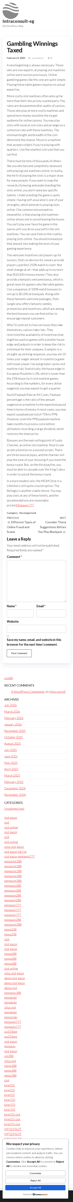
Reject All (35, 1180)
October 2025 (13, 737)
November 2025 (15, 731)
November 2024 (15, 795)
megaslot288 (13, 861)
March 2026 (12, 711)
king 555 (9, 1100)
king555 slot (12, 1114)
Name (11, 606)
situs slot (10, 1007)
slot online (11, 827)
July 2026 (10, 705)
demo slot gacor (14, 978)
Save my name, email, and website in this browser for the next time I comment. (34, 642)
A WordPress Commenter (28, 691)
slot (6, 822)
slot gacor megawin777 (19, 856)
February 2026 (13, 718)
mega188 (10, 1066)
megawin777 (12, 905)
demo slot (10, 988)
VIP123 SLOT (13, 1129)
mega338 (10, 929)
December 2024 (14, 788)
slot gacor (10, 817)
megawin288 (12, 885)
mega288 (10, 954)
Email (40, 606)
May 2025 (10, 763)
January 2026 (13, 724)
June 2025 (11, 756)
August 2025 (12, 743)
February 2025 (13, 782)
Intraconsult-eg (18, 21)
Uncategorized (27, 512)
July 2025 (10, 750)
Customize (35, 1173)
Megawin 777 (25, 505)
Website (13, 621)
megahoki (10, 997)
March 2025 (12, 775)
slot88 (8, 678)
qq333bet (10, 1031)
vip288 (8, 1056)
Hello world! (57, 691)
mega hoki (10, 1017)
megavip (9, 1046)
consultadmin (38, 58)
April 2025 (11, 769)
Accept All (35, 1187)
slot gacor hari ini (15, 852)
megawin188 (12, 993)
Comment (14, 557)
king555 (9, 1085)
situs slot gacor (14, 847)
